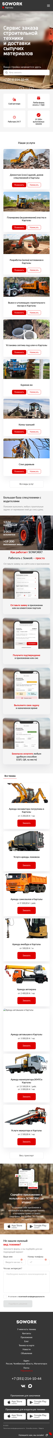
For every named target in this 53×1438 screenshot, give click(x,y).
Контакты (26, 1333)
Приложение (26, 1337)
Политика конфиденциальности (14, 1428)
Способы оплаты (31, 1428)
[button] (19, 185)
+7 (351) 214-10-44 (16, 79)
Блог (26, 1341)
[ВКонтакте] (23, 1386)
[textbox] (28, 72)
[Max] (30, 1386)
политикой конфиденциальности (31, 1296)
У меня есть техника (26, 1329)
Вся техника (10, 776)
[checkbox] (26, 1296)
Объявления (26, 1353)
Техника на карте (26, 1345)
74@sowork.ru (26, 1370)
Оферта (41, 1428)
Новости (27, 1349)
